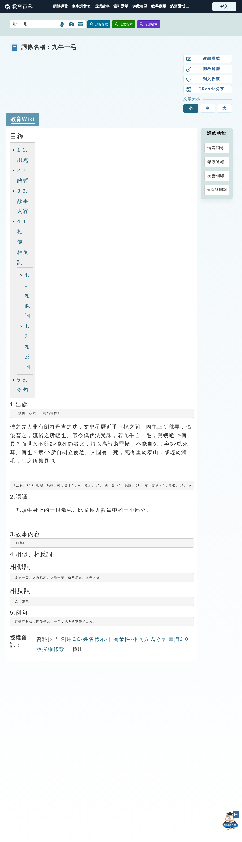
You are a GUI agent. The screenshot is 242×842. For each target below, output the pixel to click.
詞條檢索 (101, 24)
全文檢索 (126, 24)
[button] (121, 6)
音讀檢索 (151, 24)
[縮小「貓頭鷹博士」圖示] (236, 814)
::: (2, 6)
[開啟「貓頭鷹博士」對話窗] (230, 821)
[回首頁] (19, 7)
